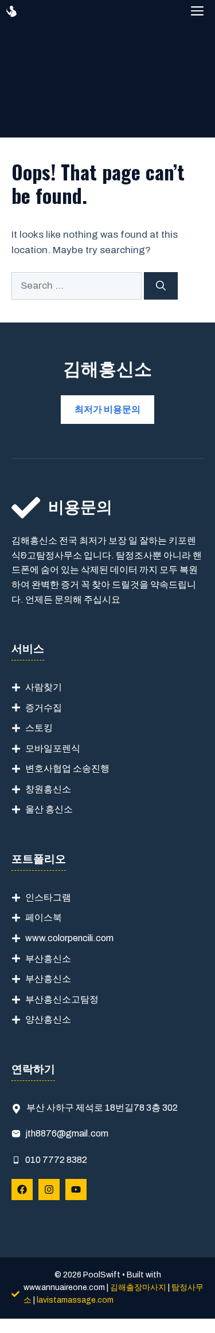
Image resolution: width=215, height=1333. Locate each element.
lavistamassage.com (75, 1300)
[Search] (161, 286)
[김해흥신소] (11, 11)
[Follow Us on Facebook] (22, 1189)
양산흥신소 (48, 1019)
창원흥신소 (48, 789)
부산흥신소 (48, 959)
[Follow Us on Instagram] (49, 1189)
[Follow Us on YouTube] (76, 1189)
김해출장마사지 (138, 1287)
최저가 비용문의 (107, 409)
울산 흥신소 (49, 809)
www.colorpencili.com (69, 938)
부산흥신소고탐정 (62, 999)
